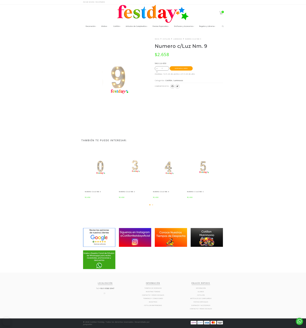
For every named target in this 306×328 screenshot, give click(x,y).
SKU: (157, 63)
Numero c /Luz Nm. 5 (195, 192)
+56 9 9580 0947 (106, 288)
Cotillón (116, 26)
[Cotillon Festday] (99, 237)
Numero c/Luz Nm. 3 (127, 192)
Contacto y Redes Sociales (153, 295)
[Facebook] (172, 86)
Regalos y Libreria (206, 26)
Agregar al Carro (181, 68)
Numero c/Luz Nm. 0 (93, 192)
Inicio (157, 39)
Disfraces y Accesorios (183, 26)
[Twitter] (177, 86)
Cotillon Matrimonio (153, 305)
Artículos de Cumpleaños (136, 26)
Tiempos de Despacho (153, 288)
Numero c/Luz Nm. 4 (161, 192)
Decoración (90, 26)
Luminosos (177, 39)
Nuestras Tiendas (153, 291)
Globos (104, 26)
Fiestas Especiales (160, 26)
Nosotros (153, 302)
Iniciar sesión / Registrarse (94, 2)
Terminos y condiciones (153, 298)
